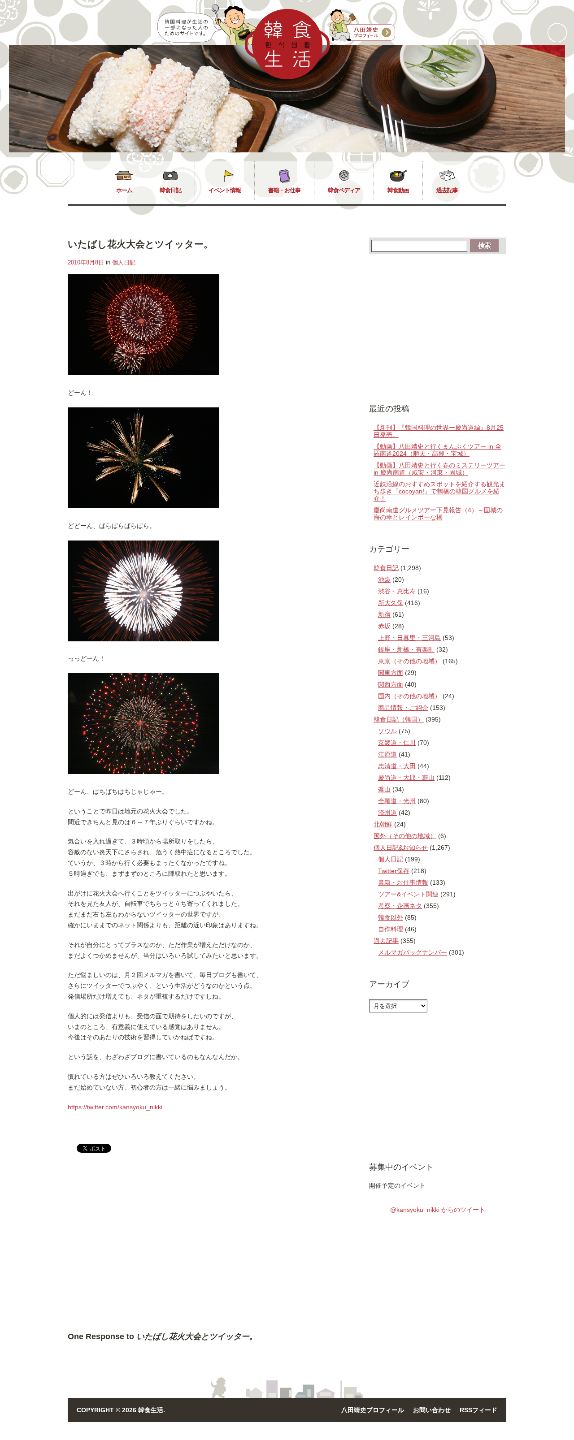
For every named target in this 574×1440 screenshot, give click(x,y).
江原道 (387, 754)
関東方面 (390, 672)
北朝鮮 (383, 824)
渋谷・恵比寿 (397, 591)
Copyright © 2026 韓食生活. (121, 1410)
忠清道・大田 (397, 766)
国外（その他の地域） (405, 835)
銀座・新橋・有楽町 (406, 649)
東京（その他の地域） (409, 661)
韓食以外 (390, 917)
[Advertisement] (143, 1238)
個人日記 (123, 262)
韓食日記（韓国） (399, 719)
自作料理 (390, 929)
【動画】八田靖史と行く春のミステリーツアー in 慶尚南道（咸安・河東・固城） (439, 469)
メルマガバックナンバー (412, 952)
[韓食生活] (287, 77)
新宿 (384, 614)
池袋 (384, 579)
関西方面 (390, 684)
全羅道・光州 (397, 800)
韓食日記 (170, 190)
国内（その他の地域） (409, 696)
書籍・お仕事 (284, 190)
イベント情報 (225, 190)
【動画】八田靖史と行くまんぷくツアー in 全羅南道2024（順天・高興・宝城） (437, 450)
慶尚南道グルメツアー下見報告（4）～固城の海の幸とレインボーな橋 (438, 513)
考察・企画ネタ (400, 905)
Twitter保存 (393, 870)
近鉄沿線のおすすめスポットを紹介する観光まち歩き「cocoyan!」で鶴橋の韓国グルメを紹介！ (439, 491)
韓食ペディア (344, 190)
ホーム (124, 190)
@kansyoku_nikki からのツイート (437, 1209)
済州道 (387, 812)
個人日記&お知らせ (401, 847)
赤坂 (384, 626)
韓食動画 (398, 190)
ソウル (387, 731)
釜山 (384, 789)
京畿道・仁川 (397, 742)
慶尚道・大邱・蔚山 (406, 777)
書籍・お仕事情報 (403, 882)
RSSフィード (478, 1410)
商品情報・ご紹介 (403, 707)
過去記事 (447, 190)
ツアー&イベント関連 (408, 894)
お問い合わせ (432, 1410)
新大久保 (390, 602)
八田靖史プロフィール (372, 1410)
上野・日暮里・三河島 (409, 637)
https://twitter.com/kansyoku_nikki (115, 1107)
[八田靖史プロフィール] (362, 25)
